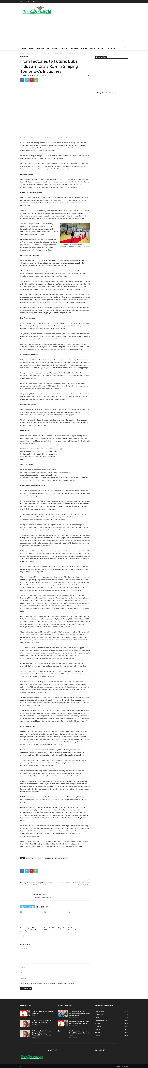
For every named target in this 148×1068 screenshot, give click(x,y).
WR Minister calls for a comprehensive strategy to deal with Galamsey (79, 1013)
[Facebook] (22, 80)
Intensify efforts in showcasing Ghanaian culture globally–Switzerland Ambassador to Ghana (36, 884)
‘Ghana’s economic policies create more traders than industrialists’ (74, 884)
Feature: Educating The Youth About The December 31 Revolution (41, 1023)
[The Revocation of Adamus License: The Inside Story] (79, 918)
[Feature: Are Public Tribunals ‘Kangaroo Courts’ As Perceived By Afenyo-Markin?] (25, 1033)
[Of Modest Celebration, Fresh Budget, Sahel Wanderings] (63, 1023)
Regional (111, 48)
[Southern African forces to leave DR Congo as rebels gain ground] (63, 1033)
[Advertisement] (74, 31)
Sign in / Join (23, 1)
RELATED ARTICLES (27, 907)
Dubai (34, 858)
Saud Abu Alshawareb (61, 858)
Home (24, 48)
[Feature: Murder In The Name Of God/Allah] (25, 1013)
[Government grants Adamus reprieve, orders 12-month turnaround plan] (31, 918)
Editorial (74, 48)
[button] (125, 48)
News (31, 48)
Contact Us (36, 1)
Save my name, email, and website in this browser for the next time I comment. (48, 983)
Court (29, 1)
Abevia (28, 858)
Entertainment (53, 48)
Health (92, 48)
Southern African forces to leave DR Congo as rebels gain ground (79, 1033)
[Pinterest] (31, 80)
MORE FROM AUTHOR (43, 907)
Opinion (65, 48)
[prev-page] (21, 936)
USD (106, 93)
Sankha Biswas (49, 858)
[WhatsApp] (36, 80)
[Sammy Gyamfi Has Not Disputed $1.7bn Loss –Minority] (55, 918)
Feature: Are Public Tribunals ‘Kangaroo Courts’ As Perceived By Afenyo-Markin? (41, 1033)
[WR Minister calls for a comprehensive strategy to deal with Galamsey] (63, 1013)
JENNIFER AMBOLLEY (28, 75)
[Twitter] (27, 80)
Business (40, 48)
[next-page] (24, 936)
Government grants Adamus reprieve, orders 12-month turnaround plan (28, 930)
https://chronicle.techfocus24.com (43, 897)
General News (30, 53)
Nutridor (40, 858)
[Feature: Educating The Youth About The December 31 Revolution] (25, 1023)
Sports (84, 48)
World (100, 48)
